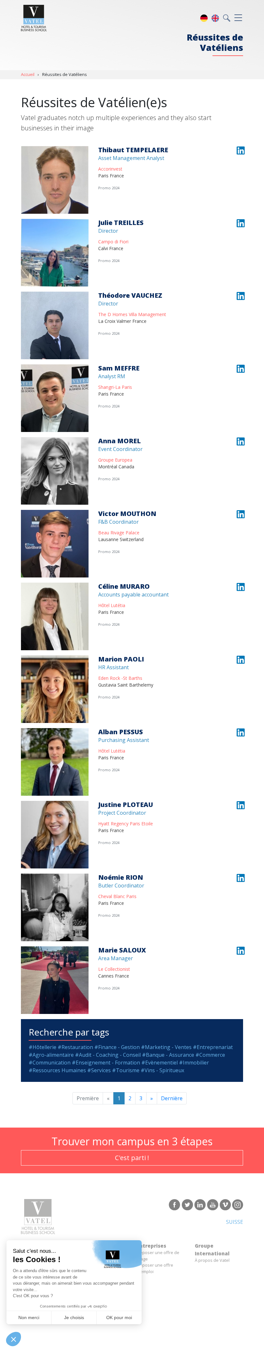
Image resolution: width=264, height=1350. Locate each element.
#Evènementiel (159, 1062)
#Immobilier (194, 1062)
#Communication (50, 1062)
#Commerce (210, 1054)
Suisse (234, 1221)
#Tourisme (125, 1070)
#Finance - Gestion (117, 1047)
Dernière (172, 1098)
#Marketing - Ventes (166, 1047)
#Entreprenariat (213, 1047)
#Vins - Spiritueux (162, 1070)
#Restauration (75, 1047)
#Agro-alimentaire (51, 1054)
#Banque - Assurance (168, 1054)
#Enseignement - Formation (106, 1062)
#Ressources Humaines (57, 1070)
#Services (99, 1070)
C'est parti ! (132, 1157)
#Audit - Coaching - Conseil (108, 1054)
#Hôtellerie (42, 1047)
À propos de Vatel (212, 1260)
